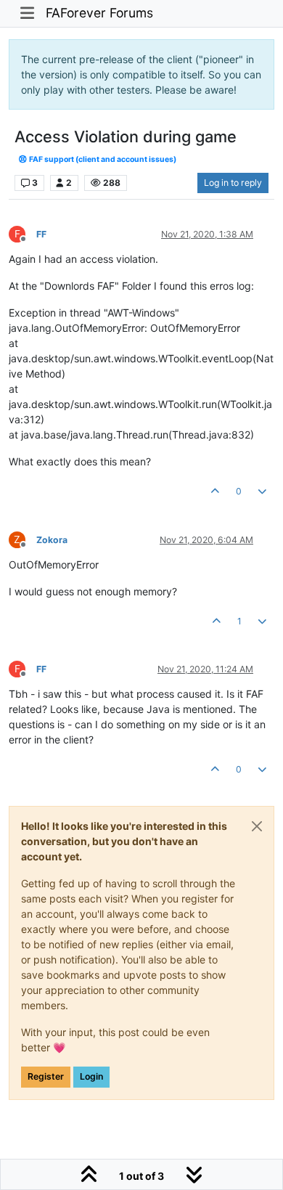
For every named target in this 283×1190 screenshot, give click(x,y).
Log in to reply (233, 182)
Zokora (51, 539)
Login (91, 1076)
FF (41, 234)
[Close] (257, 826)
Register (46, 1076)
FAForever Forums (99, 12)
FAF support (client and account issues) (102, 159)
